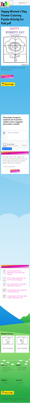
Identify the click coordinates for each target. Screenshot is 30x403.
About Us (5, 371)
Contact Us (6, 382)
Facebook (20, 382)
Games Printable (22, 368)
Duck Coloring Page (8, 348)
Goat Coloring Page (22, 348)
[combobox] (23, 3)
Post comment (7, 149)
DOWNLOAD (7, 76)
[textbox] (23, 3)
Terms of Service (7, 369)
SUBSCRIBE (15, 171)
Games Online (21, 369)
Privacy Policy (6, 368)
